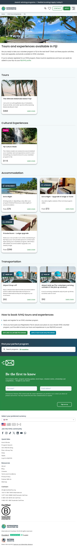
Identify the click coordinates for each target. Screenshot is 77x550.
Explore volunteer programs (14, 333)
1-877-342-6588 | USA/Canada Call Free (14, 495)
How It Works (6, 442)
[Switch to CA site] (19, 424)
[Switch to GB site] (14, 424)
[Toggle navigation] (73, 8)
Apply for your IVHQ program (43, 333)
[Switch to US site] (4, 424)
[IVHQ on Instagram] (6, 433)
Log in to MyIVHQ (7, 458)
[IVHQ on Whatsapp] (25, 433)
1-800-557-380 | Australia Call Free (13, 500)
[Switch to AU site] (9, 424)
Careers (4, 471)
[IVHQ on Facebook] (3, 433)
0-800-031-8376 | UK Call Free (11, 498)
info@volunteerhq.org (9, 490)
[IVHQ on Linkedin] (18, 433)
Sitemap (4, 482)
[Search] (45, 8)
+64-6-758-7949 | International (12, 493)
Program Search (7, 445)
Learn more (31, 111)
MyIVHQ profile (25, 60)
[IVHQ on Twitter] (14, 433)
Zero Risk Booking (7, 448)
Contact (57, 8)
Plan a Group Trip (7, 450)
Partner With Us (6, 479)
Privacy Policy (6, 477)
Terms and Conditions (9, 474)
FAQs (3, 453)
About (3, 466)
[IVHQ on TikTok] (10, 433)
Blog (3, 469)
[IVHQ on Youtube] (21, 433)
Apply (67, 8)
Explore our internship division (23, 544)
